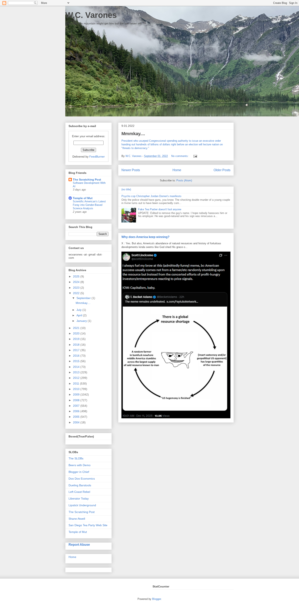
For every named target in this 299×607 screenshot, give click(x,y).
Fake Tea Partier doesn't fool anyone (159, 209)
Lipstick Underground (82, 505)
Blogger (156, 598)
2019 (76, 339)
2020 (76, 333)
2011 (76, 383)
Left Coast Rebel (79, 491)
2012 (76, 377)
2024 (76, 282)
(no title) (126, 189)
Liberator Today (79, 498)
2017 (76, 350)
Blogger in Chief (79, 471)
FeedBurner (97, 156)
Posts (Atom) (184, 180)
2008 (76, 400)
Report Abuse (79, 544)
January (82, 320)
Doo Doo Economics (82, 478)
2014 (76, 366)
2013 (76, 372)
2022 (76, 293)
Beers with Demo (80, 465)
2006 (76, 411)
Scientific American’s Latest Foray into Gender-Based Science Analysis (89, 205)
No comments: (180, 156)
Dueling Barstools (80, 485)
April (79, 315)
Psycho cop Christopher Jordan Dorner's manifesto (151, 196)
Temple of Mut (83, 198)
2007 (76, 405)
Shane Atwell (77, 518)
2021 (76, 328)
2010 (76, 389)
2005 (76, 416)
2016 (76, 355)
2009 (76, 394)
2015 (76, 361)
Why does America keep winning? (145, 237)
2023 (76, 287)
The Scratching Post (87, 179)
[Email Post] (194, 156)
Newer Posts (130, 170)
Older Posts (222, 170)
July (79, 309)
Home (176, 170)
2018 (76, 344)
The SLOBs (76, 458)
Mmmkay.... (133, 133)
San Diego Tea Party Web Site (88, 525)
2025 (76, 276)
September (84, 298)
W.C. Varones (91, 15)
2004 (76, 422)
